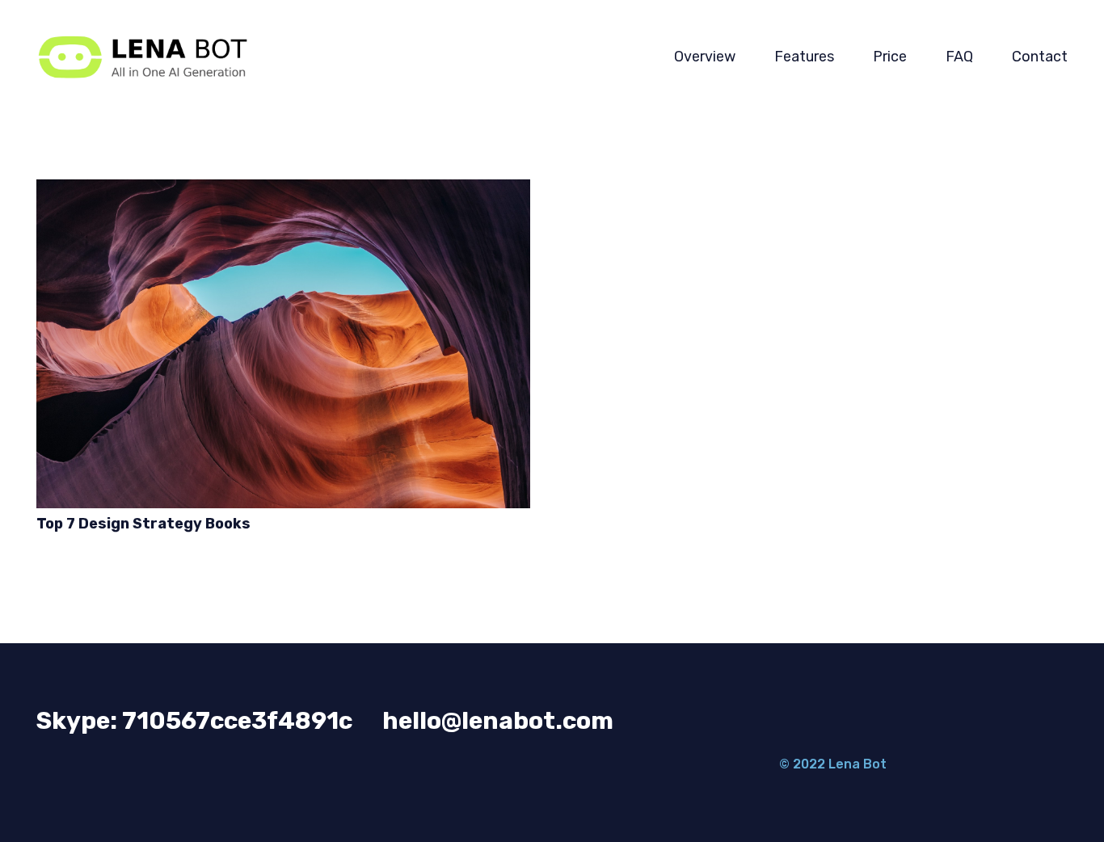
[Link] (142, 57)
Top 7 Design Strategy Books (143, 524)
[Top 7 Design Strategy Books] (283, 343)
